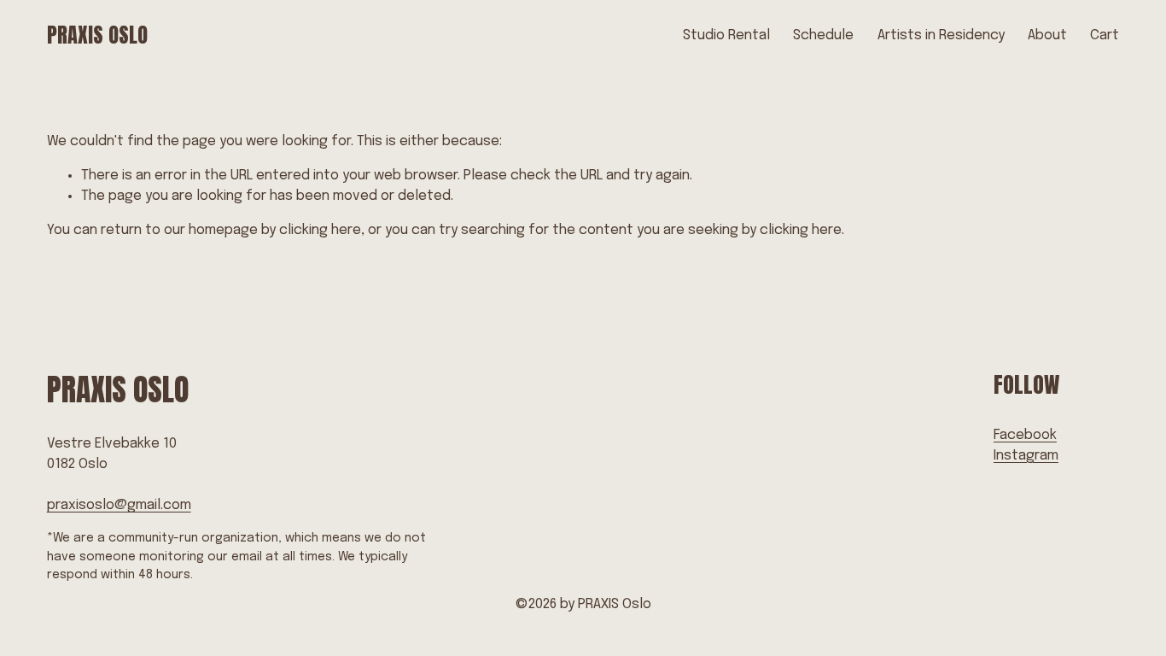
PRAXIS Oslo (97, 35)
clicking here (320, 230)
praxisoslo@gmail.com (119, 505)
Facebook (1025, 435)
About (1047, 35)
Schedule (823, 35)
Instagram (1026, 455)
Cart (1104, 35)
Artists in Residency (941, 35)
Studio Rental (726, 35)
